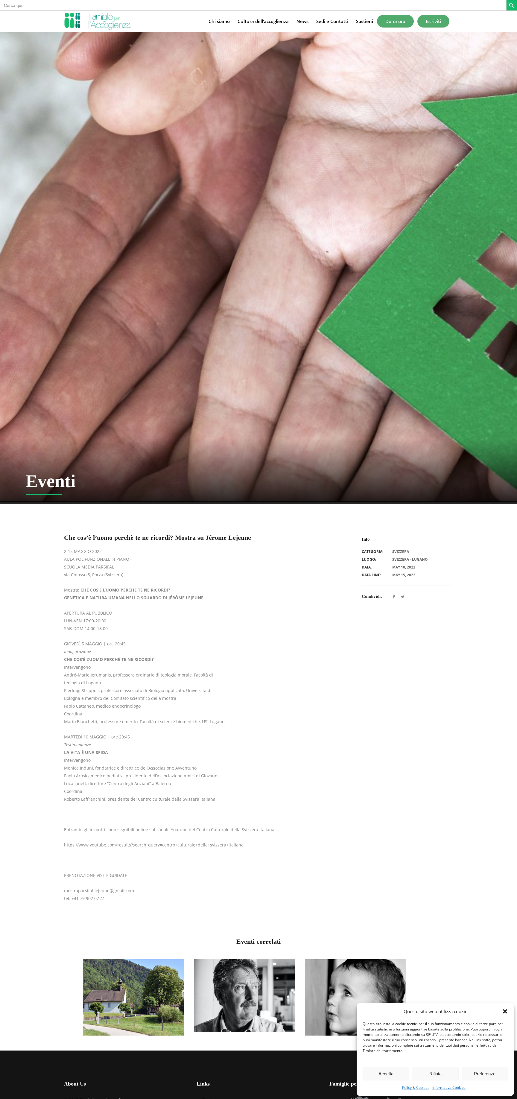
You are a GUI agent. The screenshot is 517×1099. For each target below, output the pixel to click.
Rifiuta (435, 1073)
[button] (505, 1011)
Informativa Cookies (449, 1087)
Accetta (385, 1073)
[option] (133, 997)
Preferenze (484, 1073)
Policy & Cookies (415, 1087)
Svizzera (400, 551)
